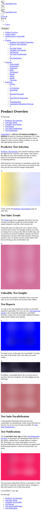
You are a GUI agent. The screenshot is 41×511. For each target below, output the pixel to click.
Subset (12, 76)
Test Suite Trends (16, 48)
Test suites (13, 80)
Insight (12, 78)
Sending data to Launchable (14, 36)
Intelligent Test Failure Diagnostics (22, 42)
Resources (8, 82)
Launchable (5, 134)
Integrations (14, 90)
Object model (14, 64)
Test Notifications (16, 58)
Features (8, 40)
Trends (6, 220)
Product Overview (11, 32)
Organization (14, 66)
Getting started (10, 34)
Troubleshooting (15, 102)
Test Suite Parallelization (18, 54)
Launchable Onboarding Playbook (21, 104)
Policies (12, 84)
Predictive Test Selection (18, 44)
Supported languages (17, 94)
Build (11, 70)
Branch (12, 74)
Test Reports (14, 52)
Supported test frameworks (19, 98)
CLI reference (14, 88)
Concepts (8, 62)
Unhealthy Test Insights (18, 50)
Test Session (14, 72)
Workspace (13, 68)
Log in (7, 24)
